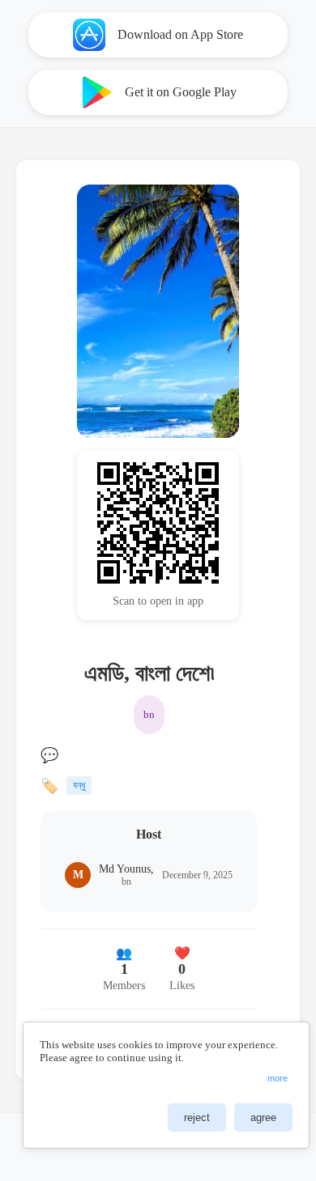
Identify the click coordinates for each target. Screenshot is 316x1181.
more (277, 1078)
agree (263, 1117)
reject (197, 1117)
